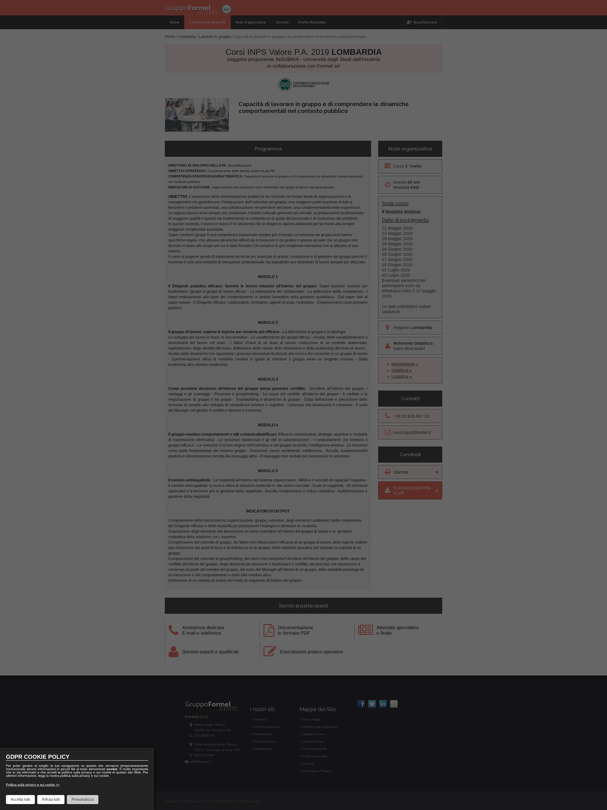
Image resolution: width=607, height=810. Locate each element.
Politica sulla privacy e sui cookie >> (33, 785)
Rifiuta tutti (51, 799)
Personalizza (83, 799)
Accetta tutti (20, 799)
